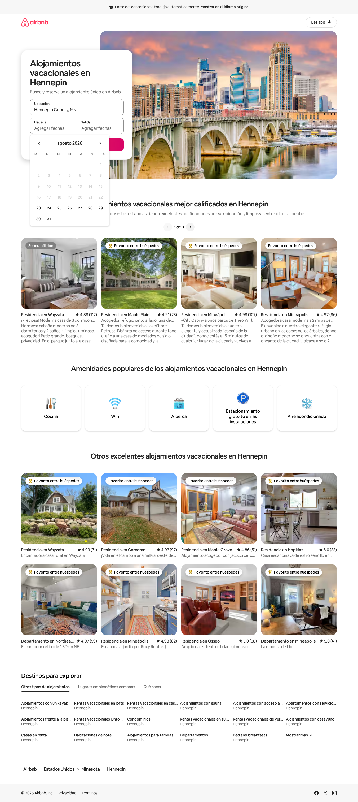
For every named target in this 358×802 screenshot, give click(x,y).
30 (38, 219)
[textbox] (53, 128)
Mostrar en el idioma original (225, 7)
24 (49, 208)
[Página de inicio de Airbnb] (34, 22)
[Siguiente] (190, 227)
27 (80, 208)
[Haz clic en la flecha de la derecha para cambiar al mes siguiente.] (100, 143)
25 (59, 208)
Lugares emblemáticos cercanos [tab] (106, 686)
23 (39, 208)
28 (90, 208)
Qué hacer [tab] (152, 686)
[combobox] (77, 109)
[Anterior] (167, 227)
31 (49, 219)
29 (101, 208)
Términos (90, 793)
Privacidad (68, 793)
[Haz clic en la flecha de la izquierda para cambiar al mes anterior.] (39, 143)
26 (70, 208)
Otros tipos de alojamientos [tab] (45, 686)
